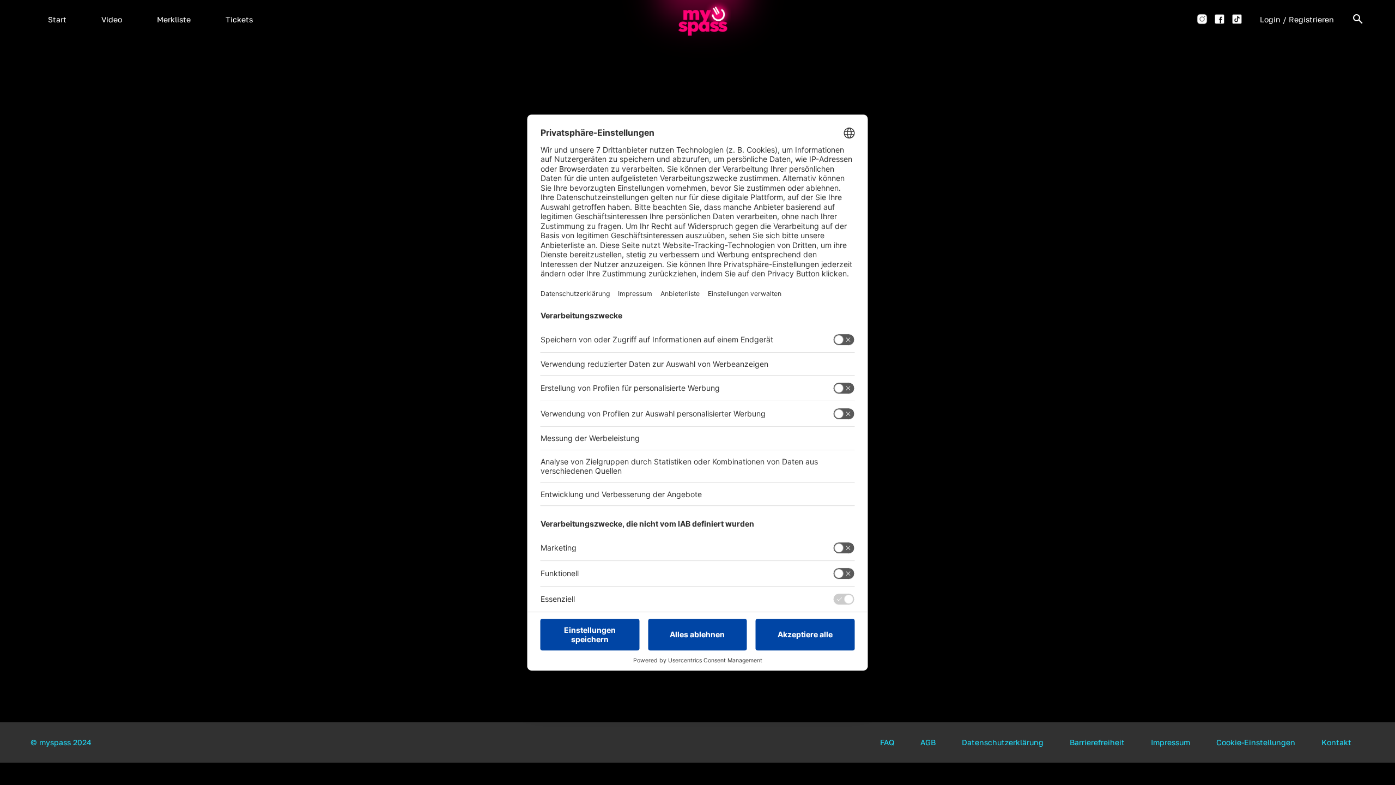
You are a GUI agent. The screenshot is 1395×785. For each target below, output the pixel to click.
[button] (57, 19)
